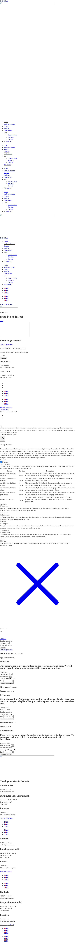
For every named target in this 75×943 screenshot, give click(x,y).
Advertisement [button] (4, 530)
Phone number (4, 674)
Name (2, 672)
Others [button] (2, 539)
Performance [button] (4, 513)
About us (10, 137)
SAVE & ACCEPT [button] (6, 545)
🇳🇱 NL (6, 292)
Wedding (6, 128)
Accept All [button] (13, 434)
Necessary (5, 462)
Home (6, 122)
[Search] (1, 631)
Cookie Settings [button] (5, 434)
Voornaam (3, 743)
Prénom (2, 707)
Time (2, 681)
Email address (4, 641)
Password (3, 643)
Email (2, 356)
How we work (12, 135)
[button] (8, 412)
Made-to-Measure (9, 124)
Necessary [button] (3, 460)
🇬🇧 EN (6, 288)
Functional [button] (3, 504)
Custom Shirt (8, 130)
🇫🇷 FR (6, 290)
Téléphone (3, 710)
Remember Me (7, 645)
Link (37, 72)
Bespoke (6, 126)
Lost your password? (6, 649)
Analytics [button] (3, 521)
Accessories (7, 141)
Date (1, 678)
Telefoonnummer (5, 745)
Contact (10, 139)
